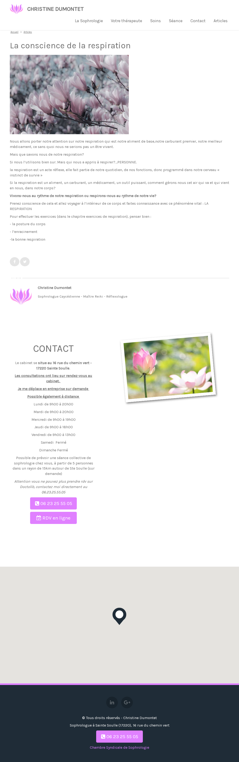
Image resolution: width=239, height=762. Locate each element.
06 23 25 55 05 (55, 503)
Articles (221, 20)
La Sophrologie (89, 20)
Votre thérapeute (126, 20)
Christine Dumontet (55, 9)
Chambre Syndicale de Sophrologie (119, 747)
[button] (119, 616)
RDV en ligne (55, 518)
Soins (155, 20)
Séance (176, 20)
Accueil (14, 32)
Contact (198, 20)
